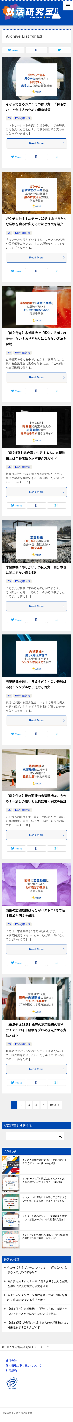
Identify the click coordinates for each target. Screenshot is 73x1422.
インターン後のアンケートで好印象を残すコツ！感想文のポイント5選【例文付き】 (44, 1218)
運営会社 (11, 1360)
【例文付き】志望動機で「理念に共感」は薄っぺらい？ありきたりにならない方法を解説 (36, 338)
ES (9, 118)
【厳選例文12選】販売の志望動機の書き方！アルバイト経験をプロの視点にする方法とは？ (36, 1030)
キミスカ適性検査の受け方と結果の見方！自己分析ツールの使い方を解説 (44, 1162)
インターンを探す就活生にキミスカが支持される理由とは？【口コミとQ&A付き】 (44, 1180)
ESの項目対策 (22, 118)
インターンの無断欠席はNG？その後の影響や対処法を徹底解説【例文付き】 (45, 1236)
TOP (21, 1347)
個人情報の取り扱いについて (23, 1365)
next (53, 1105)
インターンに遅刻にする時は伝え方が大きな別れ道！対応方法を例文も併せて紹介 (44, 1199)
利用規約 (11, 1370)
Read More (36, 143)
